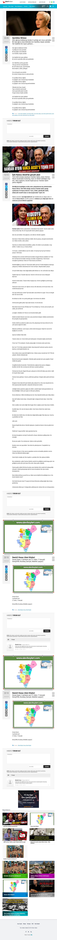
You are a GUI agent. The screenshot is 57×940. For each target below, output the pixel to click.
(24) (21, 649)
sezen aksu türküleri (22, 113)
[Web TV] (52, 2)
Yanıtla (17, 649)
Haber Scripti (27, 934)
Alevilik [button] (25, 6)
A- (53, 40)
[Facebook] (6, 47)
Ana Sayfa (19, 923)
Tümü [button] (19, 8)
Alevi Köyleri (14, 8)
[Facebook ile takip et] (26, 931)
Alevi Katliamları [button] (18, 6)
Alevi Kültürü (32, 6)
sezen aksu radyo (37, 113)
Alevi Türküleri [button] (6, 8)
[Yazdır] (6, 57)
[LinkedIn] (6, 52)
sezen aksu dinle (30, 113)
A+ (53, 38)
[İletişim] (50, 6)
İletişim (29, 923)
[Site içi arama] (53, 6)
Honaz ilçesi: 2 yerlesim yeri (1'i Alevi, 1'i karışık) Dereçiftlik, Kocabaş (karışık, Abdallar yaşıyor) (28, 560)
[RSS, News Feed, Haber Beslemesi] (28, 931)
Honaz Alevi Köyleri (27, 610)
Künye (24, 923)
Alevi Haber (11, 6)
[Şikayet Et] (48, 649)
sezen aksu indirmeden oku (23, 115)
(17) (24, 649)
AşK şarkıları (31, 115)
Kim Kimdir (37, 923)
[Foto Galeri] (53, 2)
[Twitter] (6, 50)
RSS (33, 923)
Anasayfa (5, 6)
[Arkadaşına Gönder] (6, 55)
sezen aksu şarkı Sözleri (46, 113)
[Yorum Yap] (6, 60)
